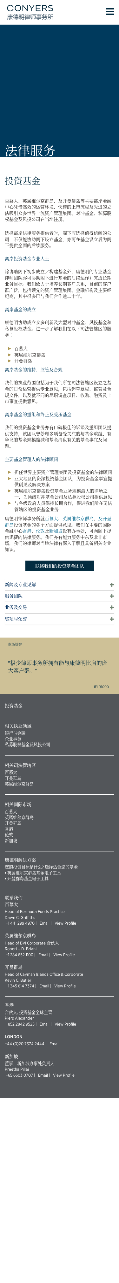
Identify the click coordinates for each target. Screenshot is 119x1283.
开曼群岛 (13, 778)
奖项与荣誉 (16, 619)
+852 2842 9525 (20, 1024)
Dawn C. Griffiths (20, 917)
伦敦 (40, 530)
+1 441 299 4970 (20, 923)
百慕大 (51, 518)
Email (44, 923)
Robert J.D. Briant (21, 948)
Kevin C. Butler (18, 980)
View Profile (64, 923)
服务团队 (14, 596)
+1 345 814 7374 (20, 985)
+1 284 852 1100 (19, 954)
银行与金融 (15, 733)
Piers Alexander (19, 1018)
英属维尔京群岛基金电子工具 (34, 872)
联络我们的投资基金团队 (59, 565)
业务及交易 (16, 607)
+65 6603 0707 (19, 1075)
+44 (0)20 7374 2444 (24, 1043)
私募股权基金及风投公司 (27, 744)
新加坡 (56, 530)
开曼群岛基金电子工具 (28, 878)
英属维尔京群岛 (78, 518)
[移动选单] (110, 11)
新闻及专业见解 (20, 584)
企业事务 (13, 738)
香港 (27, 530)
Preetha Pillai (17, 1069)
